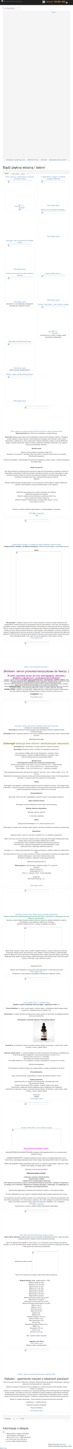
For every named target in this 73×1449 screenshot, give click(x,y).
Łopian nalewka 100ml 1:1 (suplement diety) (36, 1002)
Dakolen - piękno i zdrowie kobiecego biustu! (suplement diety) (36, 1374)
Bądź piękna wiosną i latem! (57, 160)
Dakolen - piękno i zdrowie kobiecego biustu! (19, 374)
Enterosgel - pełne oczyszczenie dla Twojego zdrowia (19, 241)
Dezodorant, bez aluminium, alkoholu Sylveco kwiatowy (19, 274)
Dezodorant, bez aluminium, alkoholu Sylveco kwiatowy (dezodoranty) (36, 914)
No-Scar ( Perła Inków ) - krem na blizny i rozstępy (53, 304)
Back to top (3, 1448)
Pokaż (16, 206)
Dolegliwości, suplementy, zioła (15, 160)
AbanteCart (62, 1444)
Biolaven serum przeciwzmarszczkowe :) (53, 210)
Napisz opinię (55, 205)
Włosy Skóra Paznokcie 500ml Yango (19, 341)
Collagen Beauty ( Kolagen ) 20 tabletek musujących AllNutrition (53, 178)
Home (53, 12)
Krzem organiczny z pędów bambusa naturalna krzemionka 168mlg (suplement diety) (36, 431)
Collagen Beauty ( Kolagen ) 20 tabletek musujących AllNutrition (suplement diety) (36, 544)
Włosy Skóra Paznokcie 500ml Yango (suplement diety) (36, 1235)
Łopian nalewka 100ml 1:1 (53, 273)
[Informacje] (67, 2)
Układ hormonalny (32, 160)
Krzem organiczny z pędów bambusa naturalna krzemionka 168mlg (20, 178)
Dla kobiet (44, 160)
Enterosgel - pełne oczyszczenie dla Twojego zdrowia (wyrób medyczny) (36, 726)
